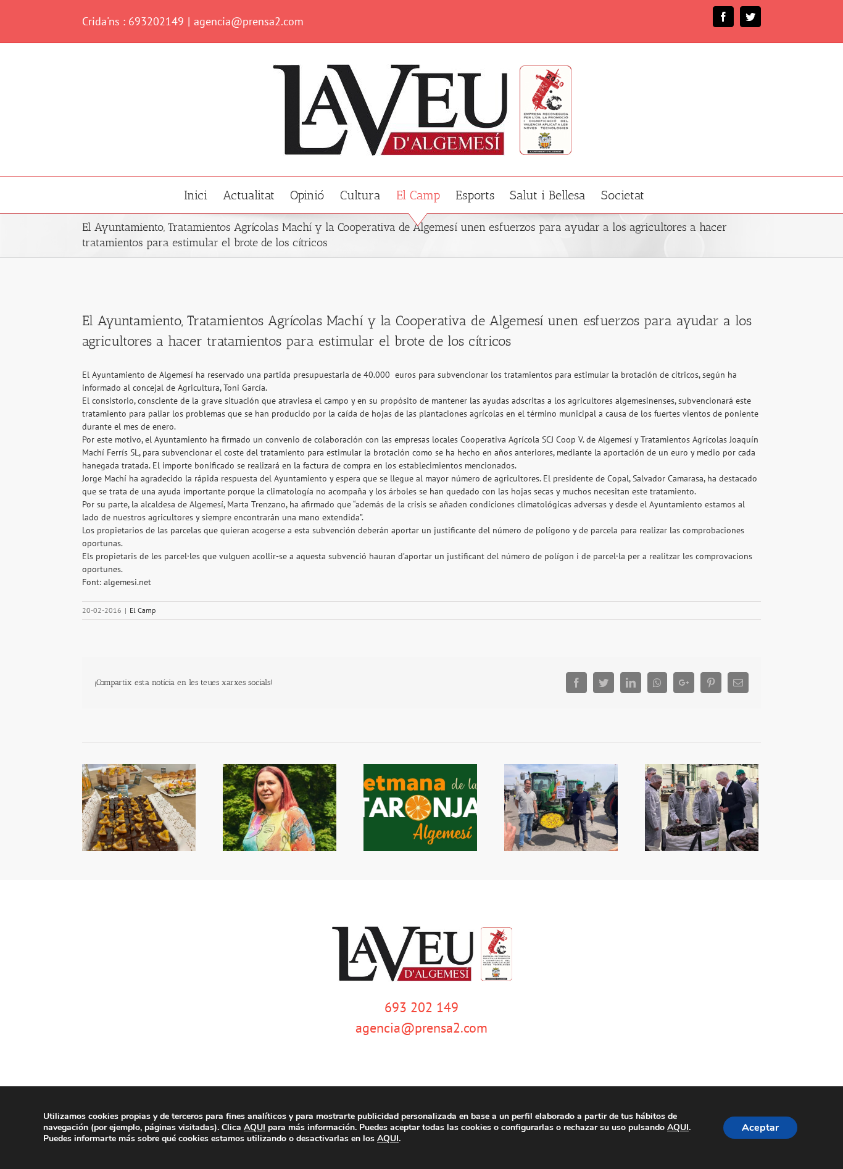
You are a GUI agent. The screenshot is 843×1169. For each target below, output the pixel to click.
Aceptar (760, 1127)
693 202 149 (421, 1007)
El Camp (143, 610)
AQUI (254, 1127)
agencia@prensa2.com (249, 21)
